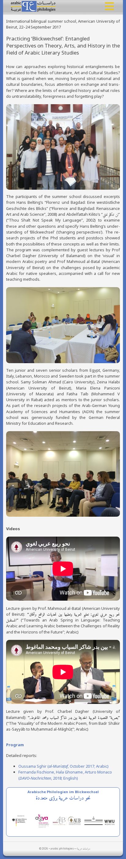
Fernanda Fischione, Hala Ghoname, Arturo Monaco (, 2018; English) (65, 775)
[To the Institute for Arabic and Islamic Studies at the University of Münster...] (100, 820)
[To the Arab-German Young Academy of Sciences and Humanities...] (43, 820)
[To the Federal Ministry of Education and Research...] (22, 820)
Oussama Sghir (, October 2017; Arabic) (63, 766)
